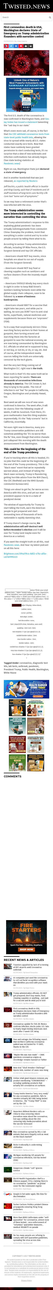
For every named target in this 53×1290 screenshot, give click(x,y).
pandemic (34, 666)
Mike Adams (22, 41)
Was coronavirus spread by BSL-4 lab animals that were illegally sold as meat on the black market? (30, 1134)
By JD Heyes (27, 1050)
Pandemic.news (11, 163)
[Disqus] (26, 814)
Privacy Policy (26, 1281)
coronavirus (26, 663)
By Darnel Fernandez (31, 973)
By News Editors (29, 1063)
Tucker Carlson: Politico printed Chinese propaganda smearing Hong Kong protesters (30, 1207)
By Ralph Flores (29, 988)
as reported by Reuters (25, 181)
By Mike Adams (29, 1003)
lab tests (13, 666)
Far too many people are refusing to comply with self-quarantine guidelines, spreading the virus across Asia (30, 1237)
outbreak (23, 666)
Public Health (28, 669)
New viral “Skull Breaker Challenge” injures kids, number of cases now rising (30, 1069)
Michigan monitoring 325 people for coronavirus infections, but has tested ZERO (29, 1157)
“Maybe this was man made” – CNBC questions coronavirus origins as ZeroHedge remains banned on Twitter (30, 1057)
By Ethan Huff (28, 1127)
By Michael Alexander (31, 1073)
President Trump (12, 669)
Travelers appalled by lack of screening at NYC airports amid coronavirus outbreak (30, 967)
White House (10, 672)
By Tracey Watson (29, 1199)
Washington (42, 669)
